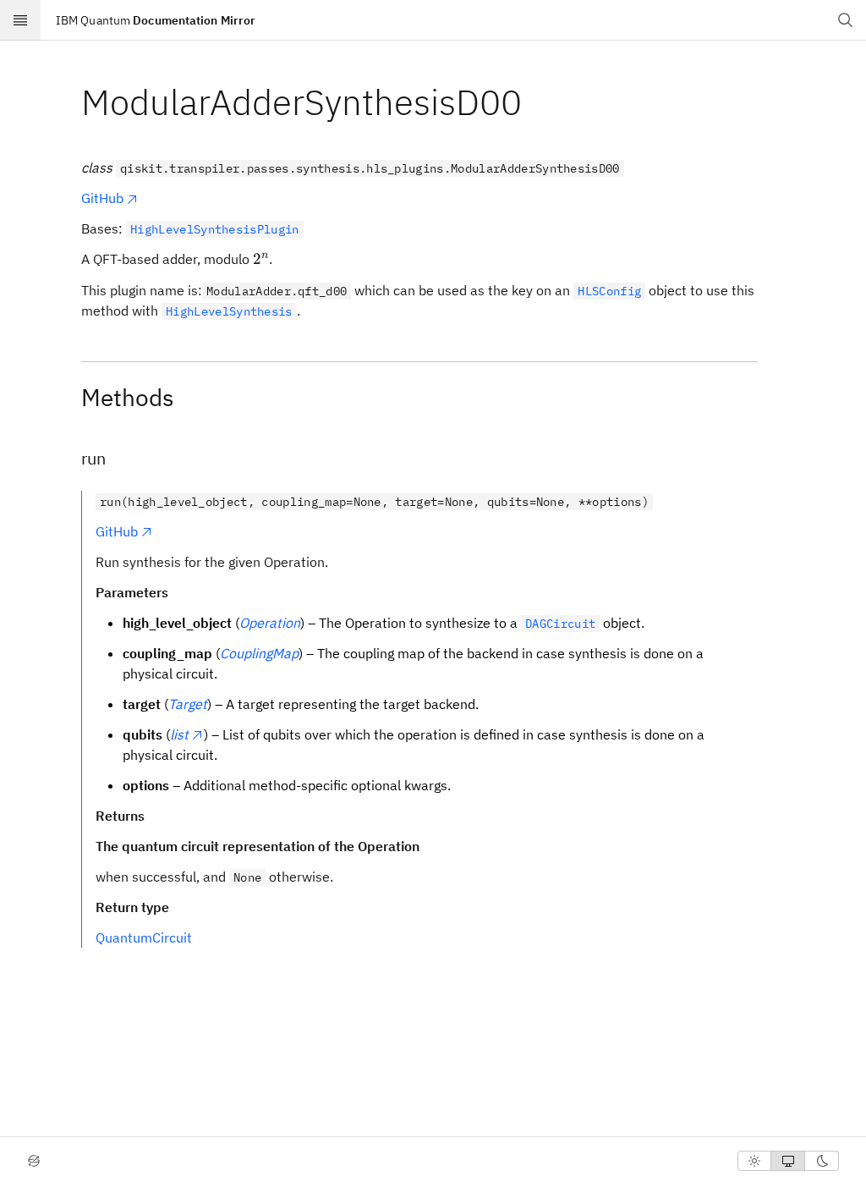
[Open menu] (20, 20)
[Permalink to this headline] (535, 102)
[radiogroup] (788, 1161)
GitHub (102, 198)
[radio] (754, 1161)
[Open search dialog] (845, 20)
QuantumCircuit (144, 937)
